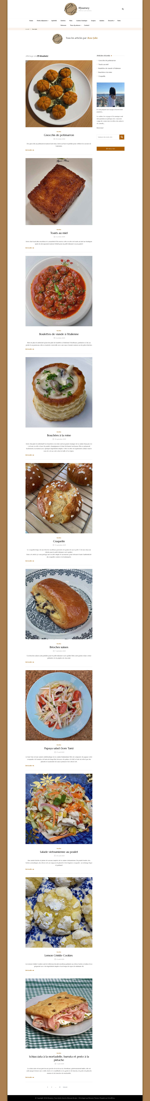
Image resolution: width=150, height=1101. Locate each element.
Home (31, 20)
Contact (86, 25)
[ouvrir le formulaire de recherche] (122, 9)
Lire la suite (29, 150)
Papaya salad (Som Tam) (59, 748)
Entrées (63, 20)
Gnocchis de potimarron (59, 135)
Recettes (59, 131)
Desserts (111, 20)
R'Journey (84, 8)
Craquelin (59, 541)
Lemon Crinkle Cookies (59, 955)
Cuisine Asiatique (81, 20)
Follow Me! (111, 149)
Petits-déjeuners (42, 20)
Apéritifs (54, 20)
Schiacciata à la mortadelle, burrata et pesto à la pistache (59, 1058)
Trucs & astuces (75, 25)
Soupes (93, 20)
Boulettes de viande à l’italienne (59, 334)
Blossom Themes (94, 1098)
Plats (70, 20)
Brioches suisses (59, 647)
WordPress (111, 1098)
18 (60, 1087)
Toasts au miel (59, 233)
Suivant (65, 1087)
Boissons (63, 25)
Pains (119, 20)
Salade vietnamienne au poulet (59, 852)
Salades (102, 20)
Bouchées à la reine (59, 435)
